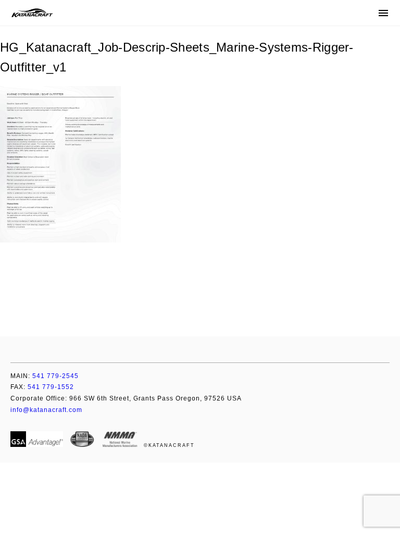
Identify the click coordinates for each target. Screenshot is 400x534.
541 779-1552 (42, 387)
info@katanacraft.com (46, 410)
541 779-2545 (44, 376)
